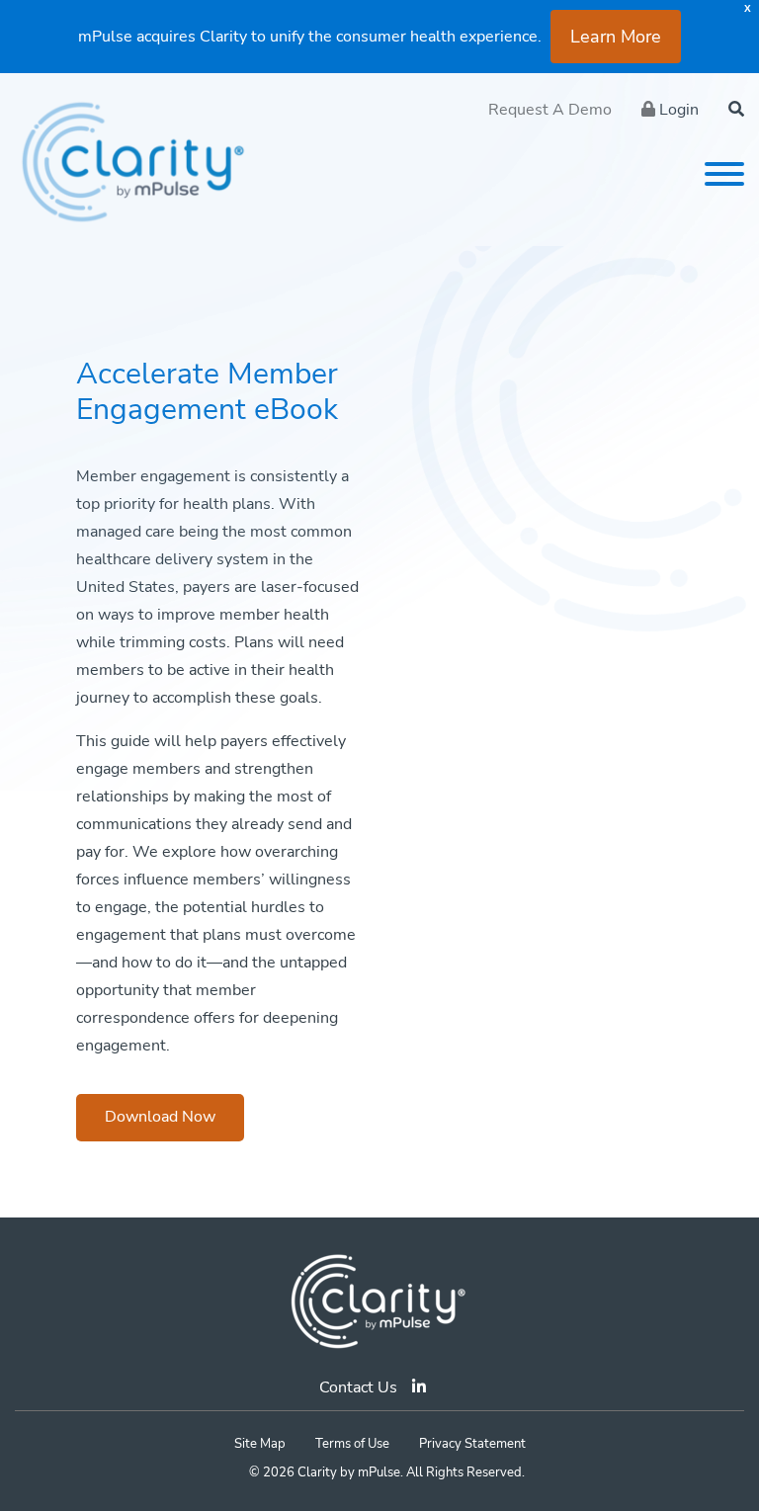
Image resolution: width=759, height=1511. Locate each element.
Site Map (260, 1444)
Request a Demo (550, 110)
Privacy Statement (472, 1444)
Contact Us (358, 1387)
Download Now (160, 1117)
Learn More (615, 36)
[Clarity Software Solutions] (379, 1300)
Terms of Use (352, 1444)
